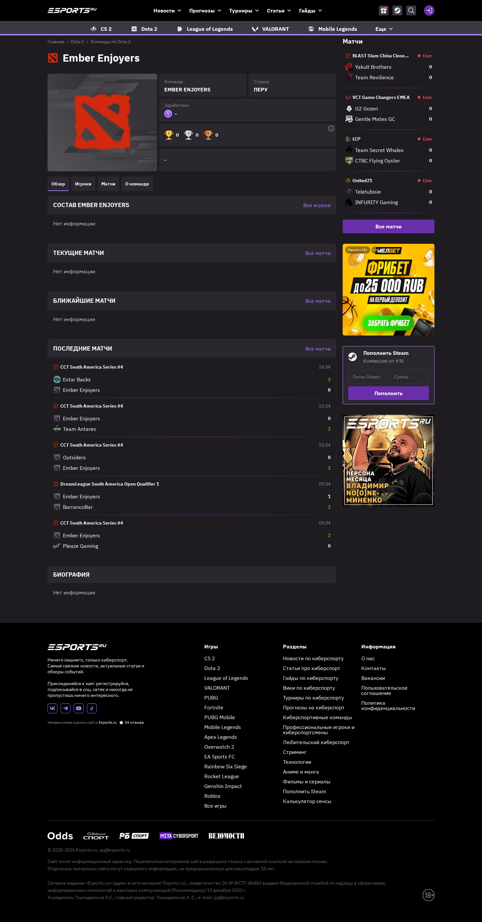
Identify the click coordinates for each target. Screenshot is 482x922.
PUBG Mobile (219, 717)
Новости (164, 10)
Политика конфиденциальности (388, 705)
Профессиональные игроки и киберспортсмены (318, 729)
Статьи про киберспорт (311, 668)
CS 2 (209, 658)
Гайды (307, 10)
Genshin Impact (223, 786)
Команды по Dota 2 (110, 42)
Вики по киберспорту (309, 687)
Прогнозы (202, 10)
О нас (368, 658)
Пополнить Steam (304, 791)
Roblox (212, 795)
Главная (56, 42)
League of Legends (226, 678)
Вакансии (373, 678)
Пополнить (388, 393)
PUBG (211, 697)
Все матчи (388, 226)
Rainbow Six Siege (225, 766)
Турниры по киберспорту (313, 697)
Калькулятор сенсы (307, 801)
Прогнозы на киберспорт (314, 707)
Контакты (373, 668)
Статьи (276, 10)
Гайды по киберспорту (310, 678)
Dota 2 (77, 42)
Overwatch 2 (219, 746)
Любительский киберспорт (316, 742)
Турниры (240, 10)
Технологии (297, 761)
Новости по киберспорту (313, 658)
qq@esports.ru (115, 850)
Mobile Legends (222, 727)
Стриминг (295, 752)
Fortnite (213, 707)
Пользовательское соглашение (384, 690)
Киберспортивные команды (317, 717)
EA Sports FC (219, 756)
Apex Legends (220, 737)
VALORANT (217, 687)
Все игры (215, 805)
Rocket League (221, 776)
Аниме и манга (301, 771)
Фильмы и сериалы (307, 781)
